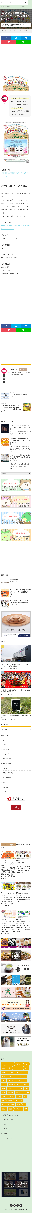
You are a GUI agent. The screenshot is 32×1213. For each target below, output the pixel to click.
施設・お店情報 (7, 758)
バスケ (3, 1080)
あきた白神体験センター (24, 921)
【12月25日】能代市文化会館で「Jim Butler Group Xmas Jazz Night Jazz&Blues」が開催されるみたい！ (11, 407)
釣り (24, 923)
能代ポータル (14, 1209)
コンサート (24, 1072)
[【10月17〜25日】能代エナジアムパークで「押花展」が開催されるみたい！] (5, 604)
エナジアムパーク (22, 862)
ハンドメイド (22, 1076)
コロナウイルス (15, 1072)
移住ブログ (6, 792)
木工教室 (19, 1096)
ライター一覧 (6, 1124)
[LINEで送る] (23, 42)
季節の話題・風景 (8, 763)
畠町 (3, 1100)
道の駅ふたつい (18, 1109)
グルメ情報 (12, 719)
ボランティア (6, 863)
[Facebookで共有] (6, 38)
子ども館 (18, 1092)
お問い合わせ (6, 1129)
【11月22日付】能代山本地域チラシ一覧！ (20, 394)
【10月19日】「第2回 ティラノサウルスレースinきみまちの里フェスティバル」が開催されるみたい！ (8, 902)
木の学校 (12, 1096)
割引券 (3, 1092)
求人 (4, 782)
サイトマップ (6, 1133)
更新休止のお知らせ (15, 579)
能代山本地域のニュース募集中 (11, 1115)
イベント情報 (21, 24)
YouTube (5, 787)
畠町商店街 (20, 893)
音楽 (5, 923)
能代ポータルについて (12, 7)
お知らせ (5, 740)
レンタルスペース (13, 1084)
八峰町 (18, 923)
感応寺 (8, 921)
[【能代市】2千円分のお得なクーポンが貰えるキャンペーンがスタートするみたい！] (5, 441)
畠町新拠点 (26, 893)
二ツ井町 (3, 895)
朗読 (11, 921)
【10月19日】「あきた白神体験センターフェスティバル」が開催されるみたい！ (23, 928)
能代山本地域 (5, 1105)
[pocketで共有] (8, 42)
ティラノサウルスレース (8, 893)
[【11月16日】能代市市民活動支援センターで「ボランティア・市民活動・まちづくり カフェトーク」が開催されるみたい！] (5, 592)
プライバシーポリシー (8, 1138)
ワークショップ (24, 1084)
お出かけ (5, 768)
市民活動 (12, 863)
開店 (26, 1109)
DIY (3, 1064)
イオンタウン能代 (6, 1068)
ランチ (24, 1080)
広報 (28, 1092)
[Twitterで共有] (16, 38)
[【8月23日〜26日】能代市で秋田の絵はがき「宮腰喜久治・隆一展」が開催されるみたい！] (5, 458)
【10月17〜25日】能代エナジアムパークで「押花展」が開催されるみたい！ (23, 869)
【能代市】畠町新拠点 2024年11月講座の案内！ (23, 899)
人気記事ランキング (25, 7)
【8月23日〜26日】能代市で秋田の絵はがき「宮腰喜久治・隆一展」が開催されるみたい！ (20, 457)
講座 (21, 895)
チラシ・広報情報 (8, 773)
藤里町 (18, 1105)
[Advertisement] (16, 58)
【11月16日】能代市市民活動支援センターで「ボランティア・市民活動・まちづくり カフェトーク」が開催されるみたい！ (8, 873)
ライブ (4, 921)
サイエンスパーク (6, 1076)
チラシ (15, 1076)
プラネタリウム (12, 1080)
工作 (21, 923)
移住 (21, 1100)
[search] (29, 473)
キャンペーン (5, 1072)
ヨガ (19, 1080)
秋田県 (16, 1100)
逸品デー (4, 1109)
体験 (21, 1088)
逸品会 (10, 1109)
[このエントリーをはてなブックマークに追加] (26, 38)
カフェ (26, 1068)
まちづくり (5, 862)
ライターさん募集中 (8, 1119)
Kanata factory (10, 1064)
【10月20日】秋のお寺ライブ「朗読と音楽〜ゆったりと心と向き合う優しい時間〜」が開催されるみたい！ (8, 929)
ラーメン (4, 1084)
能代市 (11, 25)
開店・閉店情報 (13, 668)
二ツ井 (9, 1088)
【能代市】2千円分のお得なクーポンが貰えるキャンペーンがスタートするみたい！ (20, 440)
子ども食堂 (6, 25)
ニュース (12, 694)
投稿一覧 (22, 369)
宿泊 (23, 1092)
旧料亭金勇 (5, 1096)
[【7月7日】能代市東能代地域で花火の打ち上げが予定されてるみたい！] (5, 428)
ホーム (2, 7)
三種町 (3, 1088)
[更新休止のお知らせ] (5, 582)
